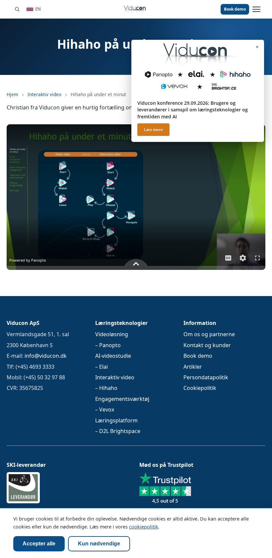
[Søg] (17, 9)
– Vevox (104, 409)
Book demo (235, 9)
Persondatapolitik (205, 377)
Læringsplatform (116, 420)
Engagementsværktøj (122, 399)
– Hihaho (106, 388)
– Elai (101, 366)
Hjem (12, 94)
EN (38, 9)
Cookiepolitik (199, 388)
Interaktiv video (44, 94)
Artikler (192, 366)
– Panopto (108, 345)
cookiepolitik (143, 527)
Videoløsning (111, 334)
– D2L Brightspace (117, 431)
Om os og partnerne (209, 334)
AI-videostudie (113, 356)
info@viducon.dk (46, 356)
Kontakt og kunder (207, 345)
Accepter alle (39, 543)
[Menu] (256, 9)
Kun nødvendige (99, 543)
